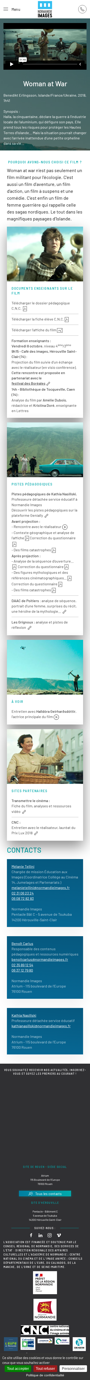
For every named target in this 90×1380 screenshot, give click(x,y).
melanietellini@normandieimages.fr (41, 887)
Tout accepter (18, 1369)
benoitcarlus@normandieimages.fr (40, 959)
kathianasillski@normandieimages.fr (41, 1026)
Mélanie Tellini (23, 866)
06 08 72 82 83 (23, 898)
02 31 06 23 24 (23, 893)
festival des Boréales (28, 383)
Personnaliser (73, 1369)
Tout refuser (45, 1369)
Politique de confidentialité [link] (45, 1375)
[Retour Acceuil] (45, 9)
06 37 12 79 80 (22, 970)
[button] (11, 9)
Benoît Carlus (22, 943)
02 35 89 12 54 (22, 965)
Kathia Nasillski (24, 1015)
